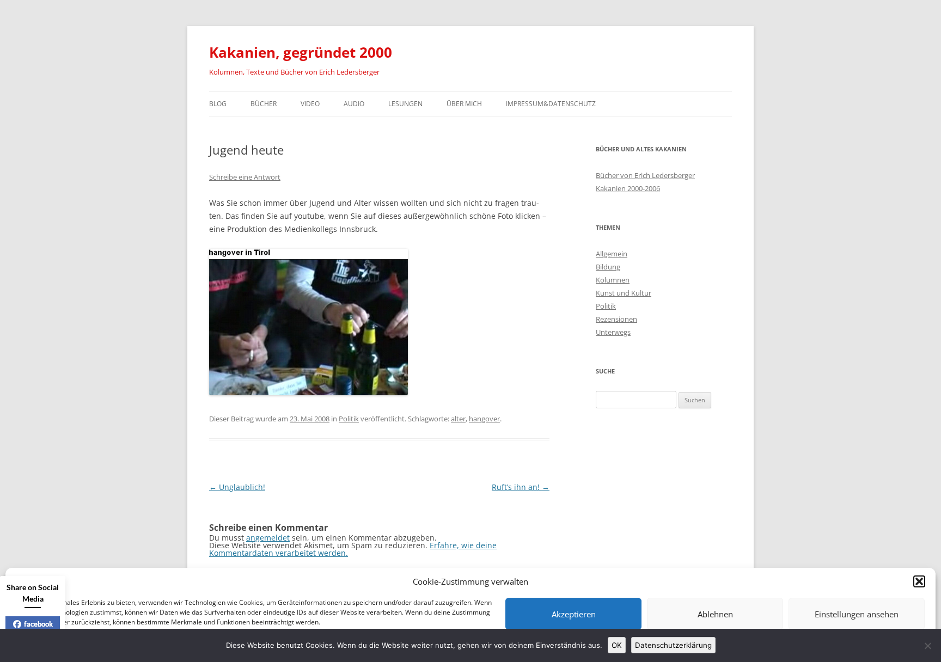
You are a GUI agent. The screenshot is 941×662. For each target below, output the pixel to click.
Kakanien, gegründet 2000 (300, 52)
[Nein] (927, 645)
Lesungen (405, 103)
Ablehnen (715, 614)
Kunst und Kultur (623, 293)
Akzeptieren (574, 614)
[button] (919, 581)
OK (617, 645)
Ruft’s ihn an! (520, 487)
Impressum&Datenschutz (551, 103)
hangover (484, 419)
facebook (38, 624)
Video (310, 103)
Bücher (263, 103)
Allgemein (611, 254)
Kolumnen (613, 280)
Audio (354, 103)
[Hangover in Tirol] (308, 392)
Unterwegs (613, 332)
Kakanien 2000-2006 (628, 188)
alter (458, 419)
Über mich (464, 103)
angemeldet (268, 537)
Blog (218, 103)
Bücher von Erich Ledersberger (645, 175)
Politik (349, 419)
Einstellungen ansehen (857, 614)
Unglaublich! (237, 487)
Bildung (608, 267)
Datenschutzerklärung (673, 645)
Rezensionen (616, 319)
